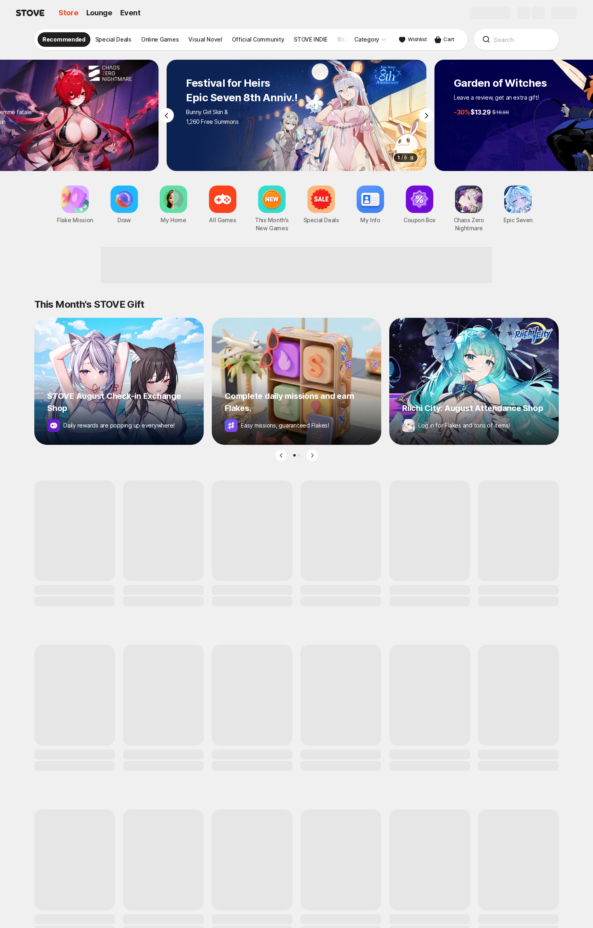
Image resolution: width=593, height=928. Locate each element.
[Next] (426, 115)
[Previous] (166, 115)
